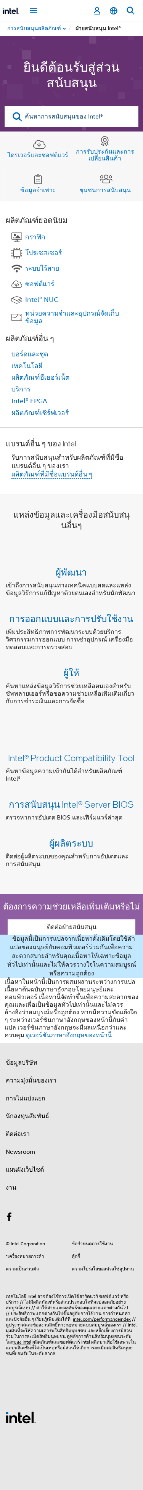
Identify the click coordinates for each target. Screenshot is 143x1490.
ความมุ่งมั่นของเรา (31, 1080)
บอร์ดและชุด (29, 354)
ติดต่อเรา (18, 1134)
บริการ (21, 389)
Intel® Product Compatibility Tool (71, 757)
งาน (11, 1188)
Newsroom (20, 1152)
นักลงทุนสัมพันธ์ (27, 1116)
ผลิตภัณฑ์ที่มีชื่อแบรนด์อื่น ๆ (51, 474)
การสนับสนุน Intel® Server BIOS (71, 804)
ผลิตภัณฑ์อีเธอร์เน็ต (40, 377)
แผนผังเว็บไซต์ (25, 1170)
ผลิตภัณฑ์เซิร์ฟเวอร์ (40, 413)
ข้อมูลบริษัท (21, 1063)
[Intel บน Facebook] (9, 1218)
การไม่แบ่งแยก (25, 1098)
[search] (17, 117)
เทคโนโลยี (26, 366)
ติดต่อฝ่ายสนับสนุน (71, 927)
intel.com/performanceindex (102, 1319)
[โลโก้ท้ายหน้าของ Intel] (21, 1417)
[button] (71, 638)
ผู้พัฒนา (71, 572)
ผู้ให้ (71, 672)
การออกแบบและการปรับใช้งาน (71, 618)
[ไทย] (113, 10)
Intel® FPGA (29, 401)
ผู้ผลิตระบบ (71, 843)
